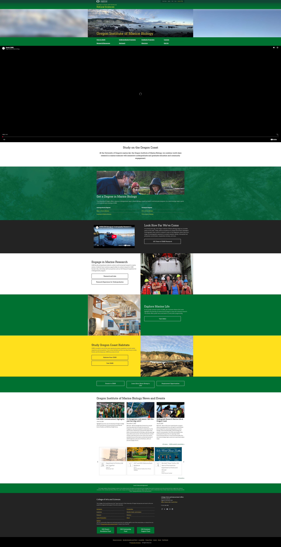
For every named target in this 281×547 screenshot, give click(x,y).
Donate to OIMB (110, 383)
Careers (155, 540)
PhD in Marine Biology (147, 214)
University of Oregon (136, 543)
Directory (144, 43)
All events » (181, 478)
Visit (172, 1)
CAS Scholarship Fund (125, 530)
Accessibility (141, 540)
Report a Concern (117, 540)
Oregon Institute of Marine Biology (125, 33)
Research (99, 515)
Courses (166, 40)
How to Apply (101, 40)
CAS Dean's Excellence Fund (105, 530)
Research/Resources (103, 43)
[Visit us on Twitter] (164, 509)
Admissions (99, 509)
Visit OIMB (109, 363)
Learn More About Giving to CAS (140, 384)
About (128, 518)
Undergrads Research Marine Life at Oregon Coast (170, 420)
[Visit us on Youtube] (167, 509)
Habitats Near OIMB (109, 357)
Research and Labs (110, 276)
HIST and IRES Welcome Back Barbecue (140, 461)
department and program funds (109, 524)
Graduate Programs (147, 40)
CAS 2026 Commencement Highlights (110, 419)
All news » (165, 444)
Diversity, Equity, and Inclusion (134, 512)
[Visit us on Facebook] (162, 509)
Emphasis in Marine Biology (104, 214)
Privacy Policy (148, 540)
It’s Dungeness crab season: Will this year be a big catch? (140, 420)
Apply (169, 1)
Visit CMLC (162, 319)
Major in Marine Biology (103, 211)
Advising (99, 521)
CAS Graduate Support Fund (145, 530)
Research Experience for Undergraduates (110, 282)
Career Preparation (101, 518)
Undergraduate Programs (127, 40)
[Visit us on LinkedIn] (172, 509)
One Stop (164, 1)
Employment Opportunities (170, 383)
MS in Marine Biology (147, 211)
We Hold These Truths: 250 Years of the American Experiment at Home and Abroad (168, 461)
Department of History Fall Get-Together (112, 461)
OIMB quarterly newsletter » (176, 444)
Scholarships (130, 509)
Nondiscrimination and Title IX (130, 540)
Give (175, 1)
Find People (165, 540)
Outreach (122, 43)
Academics (99, 512)
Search (179, 1)
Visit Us (166, 43)
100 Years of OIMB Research (162, 241)
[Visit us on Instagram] (170, 509)
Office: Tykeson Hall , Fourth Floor (169, 502)
